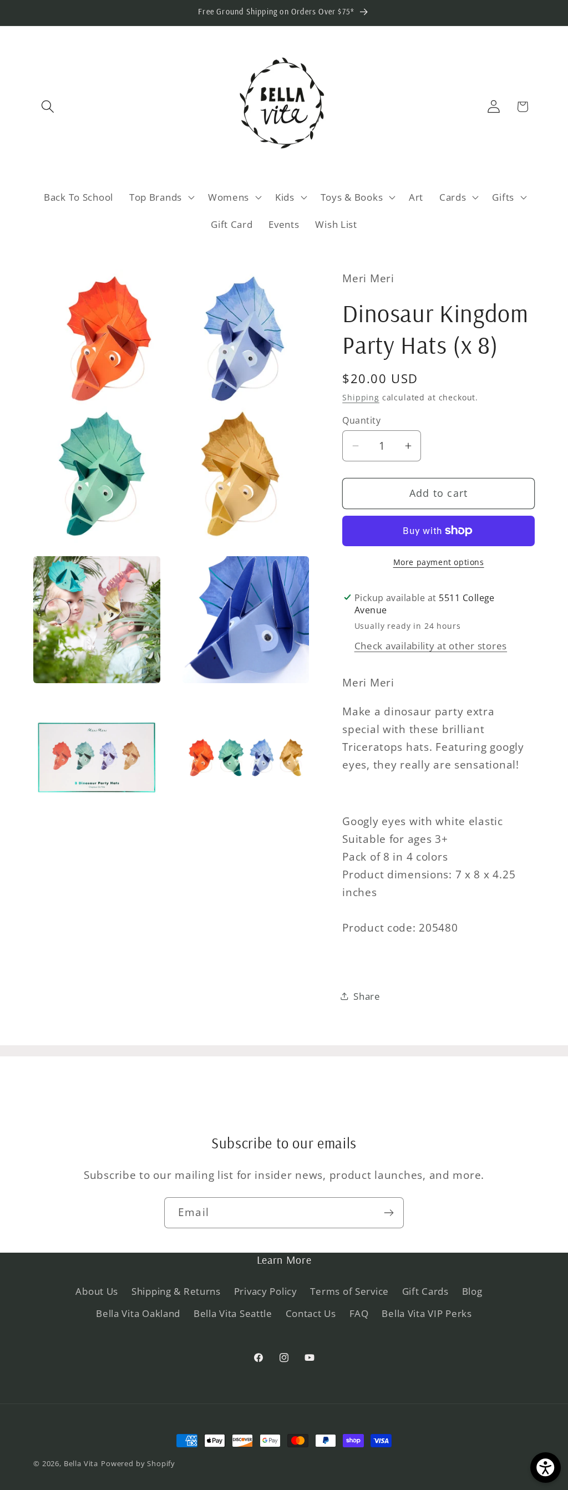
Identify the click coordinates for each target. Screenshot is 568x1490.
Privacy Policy (265, 1291)
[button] (48, 106)
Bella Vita (81, 1463)
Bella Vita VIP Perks (426, 1313)
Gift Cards (425, 1291)
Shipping (360, 397)
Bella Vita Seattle (233, 1313)
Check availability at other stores (430, 645)
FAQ (359, 1313)
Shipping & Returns (176, 1291)
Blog (472, 1291)
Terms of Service (349, 1291)
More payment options (438, 562)
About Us (96, 1291)
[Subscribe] (388, 1212)
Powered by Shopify (138, 1463)
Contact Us (311, 1313)
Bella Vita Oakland (138, 1313)
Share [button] (367, 996)
